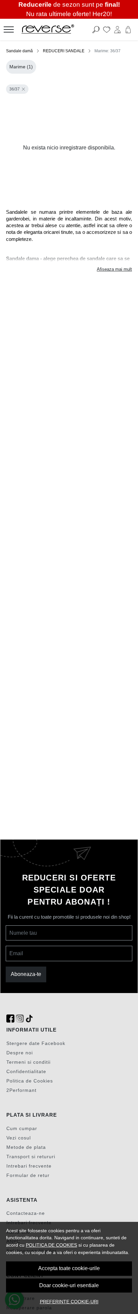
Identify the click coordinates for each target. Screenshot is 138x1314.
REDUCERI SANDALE (63, 51)
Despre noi (19, 1052)
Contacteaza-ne (25, 1213)
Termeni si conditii (28, 1062)
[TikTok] (29, 1019)
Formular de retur (28, 1175)
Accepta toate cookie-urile (69, 1268)
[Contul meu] (117, 29)
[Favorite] (106, 29)
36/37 (14, 89)
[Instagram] (20, 1019)
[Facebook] (10, 1019)
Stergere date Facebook (35, 1043)
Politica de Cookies (29, 1080)
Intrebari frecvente (29, 1166)
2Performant (21, 1090)
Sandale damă (19, 51)
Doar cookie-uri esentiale (69, 1285)
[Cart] (128, 29)
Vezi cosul (18, 1137)
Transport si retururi (30, 1156)
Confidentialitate (26, 1071)
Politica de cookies (51, 1245)
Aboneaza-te (26, 974)
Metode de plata (26, 1147)
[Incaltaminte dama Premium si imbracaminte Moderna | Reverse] (58, 29)
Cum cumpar (21, 1128)
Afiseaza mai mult (114, 269)
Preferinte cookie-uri (69, 1301)
